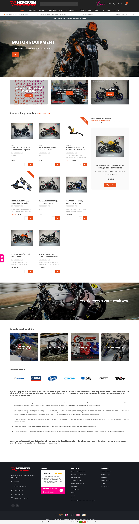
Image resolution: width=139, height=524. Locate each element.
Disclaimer (74, 486)
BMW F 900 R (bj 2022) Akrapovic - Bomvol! (74, 202)
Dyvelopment (91, 519)
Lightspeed (72, 519)
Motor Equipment (55, 10)
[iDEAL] (66, 514)
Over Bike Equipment (77, 480)
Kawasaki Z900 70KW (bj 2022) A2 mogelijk (48, 202)
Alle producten (105, 486)
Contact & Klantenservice (78, 472)
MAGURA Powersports (46, 334)
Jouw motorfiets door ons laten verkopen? (83, 501)
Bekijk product (110, 185)
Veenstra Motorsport (35, 10)
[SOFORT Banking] (61, 514)
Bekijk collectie (43, 113)
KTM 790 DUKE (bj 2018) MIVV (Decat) (20, 255)
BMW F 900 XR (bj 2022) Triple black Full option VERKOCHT (20, 149)
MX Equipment (71, 10)
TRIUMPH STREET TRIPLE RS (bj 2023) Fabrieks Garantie (110, 166)
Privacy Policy (75, 489)
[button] (1, 48)
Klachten (73, 492)
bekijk (69, 93)
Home (21, 10)
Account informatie (106, 472)
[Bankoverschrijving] (55, 514)
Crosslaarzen (75, 334)
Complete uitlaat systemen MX (18, 334)
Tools (97, 10)
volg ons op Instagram (100, 120)
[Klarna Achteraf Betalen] (78, 514)
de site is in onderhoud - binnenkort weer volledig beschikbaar (69, 18)
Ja (80, 522)
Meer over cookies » (92, 522)
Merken (117, 10)
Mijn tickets (104, 477)
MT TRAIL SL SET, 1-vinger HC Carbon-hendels (21, 202)
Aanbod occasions (106, 334)
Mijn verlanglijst (105, 480)
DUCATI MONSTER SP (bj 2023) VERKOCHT (48, 148)
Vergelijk (103, 483)
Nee (84, 522)
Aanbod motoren (76, 498)
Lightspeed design (81, 519)
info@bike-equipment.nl (21, 498)
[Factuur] (72, 514)
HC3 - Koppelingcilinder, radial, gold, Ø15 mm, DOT (76, 148)
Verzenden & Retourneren (78, 475)
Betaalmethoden (76, 477)
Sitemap (73, 495)
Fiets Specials (85, 10)
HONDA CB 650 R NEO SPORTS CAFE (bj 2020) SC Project (49, 256)
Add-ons (106, 10)
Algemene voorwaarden (78, 483)
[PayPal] (83, 514)
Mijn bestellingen (105, 475)
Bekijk (29, 95)
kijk (15, 55)
